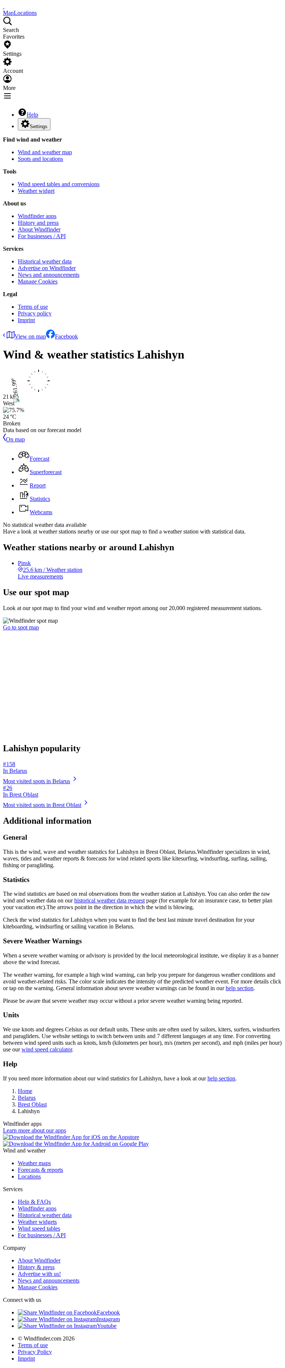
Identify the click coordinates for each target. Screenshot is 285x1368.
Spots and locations (40, 159)
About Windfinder (39, 229)
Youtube (107, 1326)
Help (32, 114)
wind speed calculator (47, 1049)
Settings (39, 126)
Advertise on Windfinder (47, 268)
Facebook (66, 336)
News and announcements (48, 275)
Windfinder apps (37, 216)
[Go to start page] (3, 6)
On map (15, 439)
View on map (30, 336)
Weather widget (36, 191)
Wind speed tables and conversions (58, 184)
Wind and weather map (45, 152)
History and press (38, 223)
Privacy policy (35, 313)
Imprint (26, 320)
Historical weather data (45, 261)
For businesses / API (42, 236)
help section (239, 988)
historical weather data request (109, 900)
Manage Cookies (38, 281)
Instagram (108, 1319)
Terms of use (33, 307)
